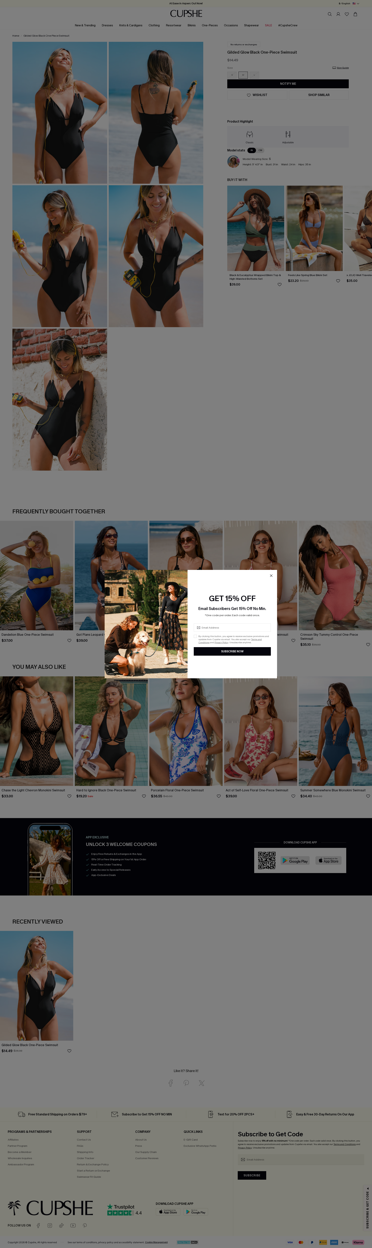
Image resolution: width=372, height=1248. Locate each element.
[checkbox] (195, 636)
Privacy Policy (221, 642)
